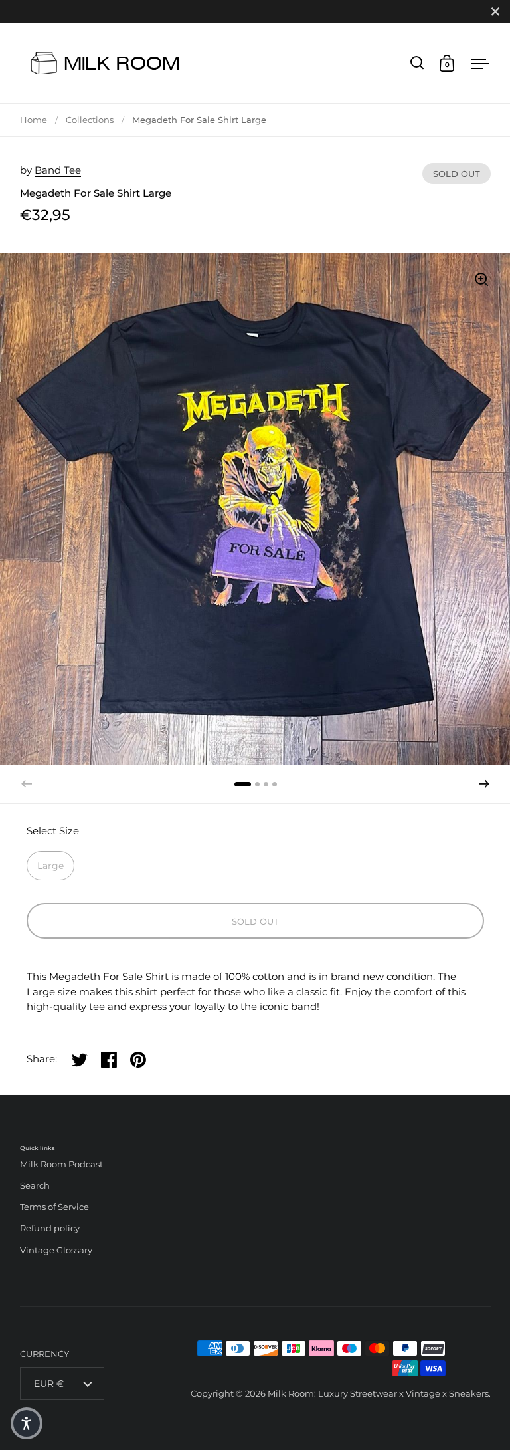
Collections (90, 119)
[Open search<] (417, 63)
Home (33, 119)
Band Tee (58, 170)
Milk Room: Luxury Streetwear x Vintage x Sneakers (378, 1393)
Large (50, 866)
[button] (484, 784)
